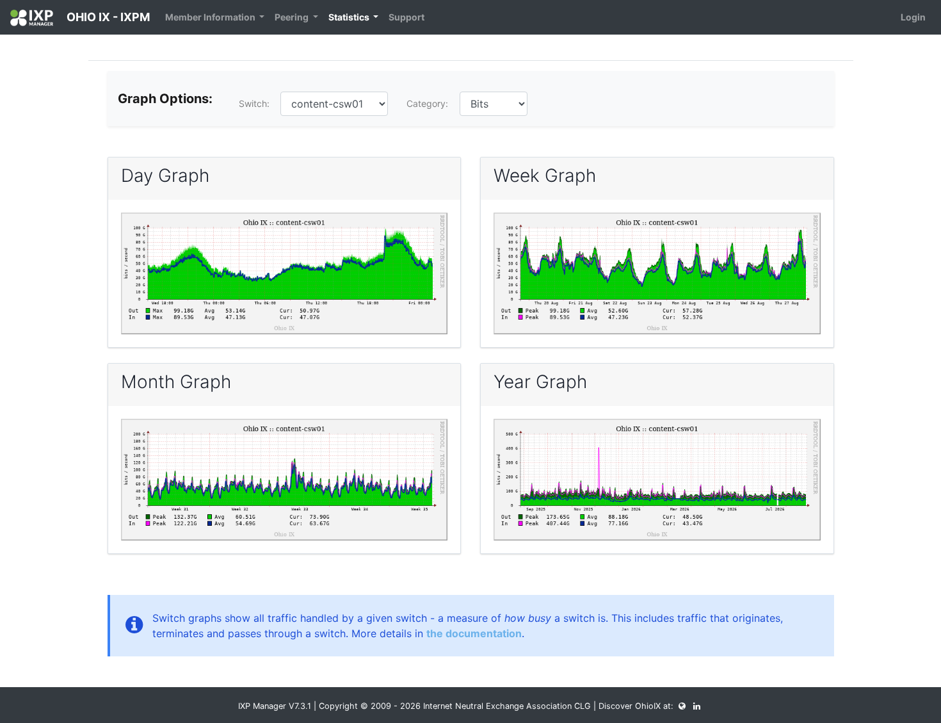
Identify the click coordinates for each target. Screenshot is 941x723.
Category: (427, 103)
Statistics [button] (349, 17)
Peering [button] (292, 17)
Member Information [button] (211, 17)
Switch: (254, 103)
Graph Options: (165, 98)
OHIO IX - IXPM (107, 17)
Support (406, 17)
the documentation (474, 633)
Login (913, 17)
